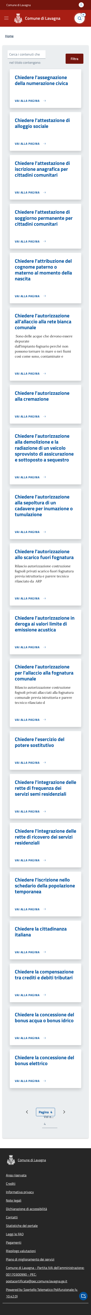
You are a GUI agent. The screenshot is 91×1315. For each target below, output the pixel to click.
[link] (31, 100)
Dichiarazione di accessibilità (26, 1208)
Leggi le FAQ (15, 1234)
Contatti (12, 1217)
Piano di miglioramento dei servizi (30, 1259)
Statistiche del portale (22, 1225)
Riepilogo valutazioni (21, 1250)
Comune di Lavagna (18, 5)
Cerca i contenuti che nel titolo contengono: (25, 58)
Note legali (13, 1200)
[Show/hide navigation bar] (6, 18)
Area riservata (16, 1175)
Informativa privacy (20, 1191)
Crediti (10, 1183)
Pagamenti (13, 1242)
